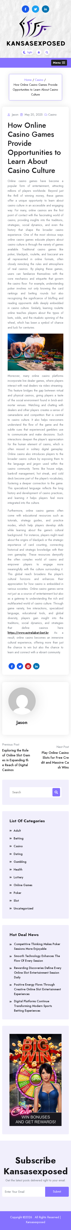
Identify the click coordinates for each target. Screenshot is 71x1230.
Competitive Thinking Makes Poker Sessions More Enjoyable (37, 946)
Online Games (23, 885)
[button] (59, 63)
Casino (39, 80)
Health (18, 869)
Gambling (20, 862)
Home (28, 80)
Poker (17, 893)
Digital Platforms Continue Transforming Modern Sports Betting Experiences (33, 1006)
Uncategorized (23, 908)
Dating (18, 854)
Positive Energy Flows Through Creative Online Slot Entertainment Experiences (37, 989)
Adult (17, 831)
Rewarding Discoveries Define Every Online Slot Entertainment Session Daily (37, 972)
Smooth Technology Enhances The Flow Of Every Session (37, 958)
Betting (18, 838)
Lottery (18, 877)
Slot (16, 901)
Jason (21, 722)
